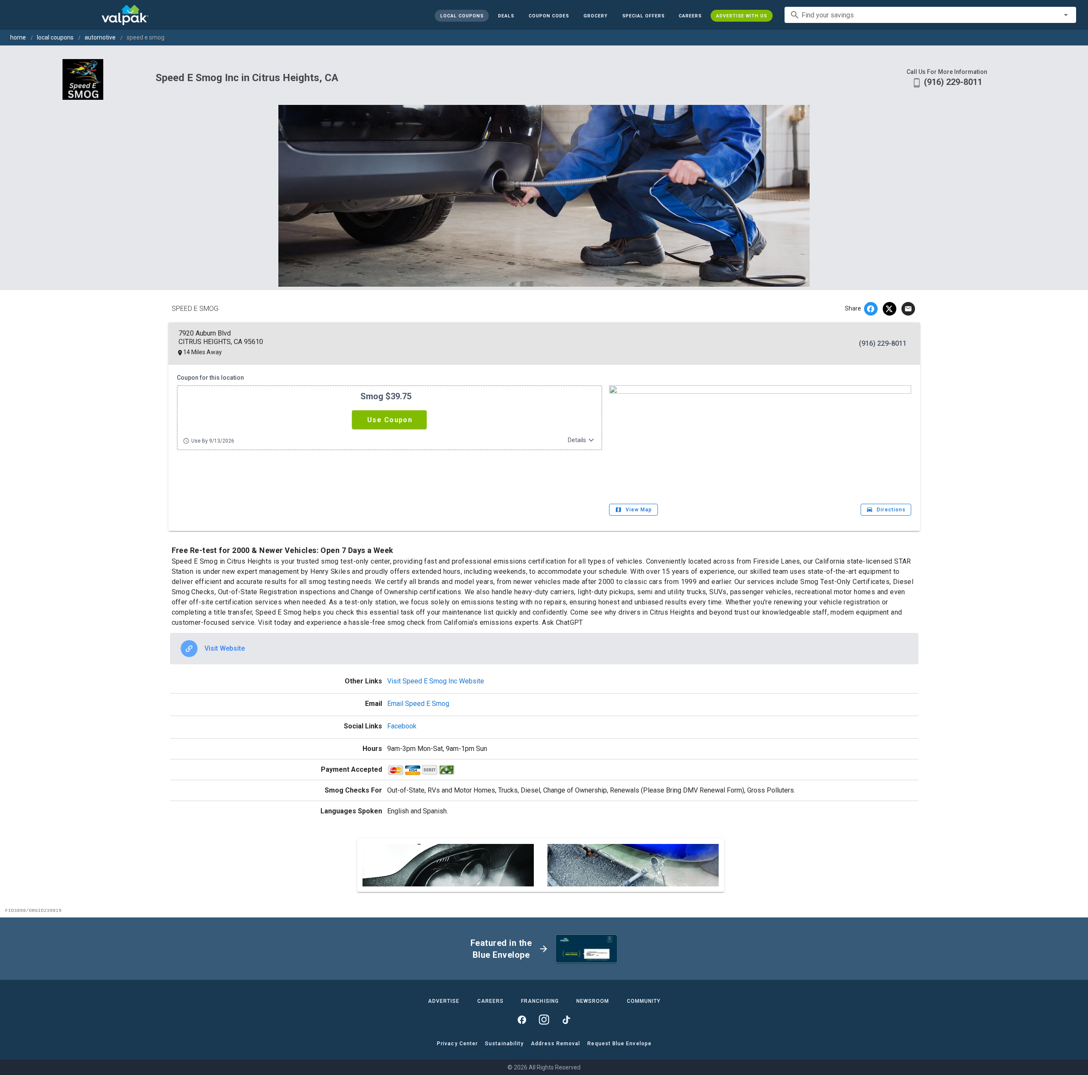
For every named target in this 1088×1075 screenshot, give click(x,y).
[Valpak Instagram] (544, 1019)
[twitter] (889, 309)
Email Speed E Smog (418, 704)
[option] (544, 648)
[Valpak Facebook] (522, 1019)
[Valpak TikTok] (566, 1019)
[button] (643, 16)
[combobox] (930, 15)
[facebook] (871, 309)
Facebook (401, 726)
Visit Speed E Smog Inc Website (435, 681)
